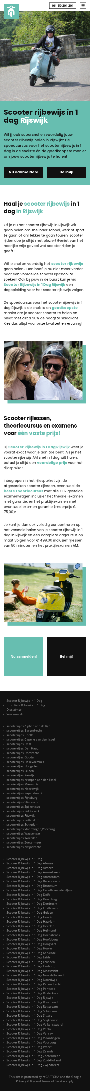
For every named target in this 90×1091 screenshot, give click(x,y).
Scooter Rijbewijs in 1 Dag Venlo (28, 1029)
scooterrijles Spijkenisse (23, 806)
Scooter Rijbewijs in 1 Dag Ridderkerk (32, 993)
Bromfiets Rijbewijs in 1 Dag (25, 705)
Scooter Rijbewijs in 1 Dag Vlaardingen (33, 1038)
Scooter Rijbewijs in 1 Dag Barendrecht (33, 881)
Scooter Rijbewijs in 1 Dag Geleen (29, 912)
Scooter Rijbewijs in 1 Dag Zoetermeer (33, 1056)
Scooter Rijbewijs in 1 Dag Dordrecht (31, 903)
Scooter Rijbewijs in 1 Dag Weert (29, 1047)
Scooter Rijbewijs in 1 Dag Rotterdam (32, 1006)
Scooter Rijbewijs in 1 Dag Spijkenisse (32, 1020)
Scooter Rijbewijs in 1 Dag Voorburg (31, 1042)
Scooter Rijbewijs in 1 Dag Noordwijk (31, 980)
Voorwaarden (15, 714)
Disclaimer (14, 709)
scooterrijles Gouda (20, 757)
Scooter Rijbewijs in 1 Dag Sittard (29, 1015)
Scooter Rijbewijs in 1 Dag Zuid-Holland (33, 1060)
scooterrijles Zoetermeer (23, 842)
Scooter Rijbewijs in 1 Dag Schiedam (31, 1011)
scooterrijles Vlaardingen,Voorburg (30, 829)
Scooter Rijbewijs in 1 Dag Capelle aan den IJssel (39, 890)
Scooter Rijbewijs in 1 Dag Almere (29, 868)
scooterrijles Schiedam (22, 824)
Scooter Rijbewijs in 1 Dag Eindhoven (32, 908)
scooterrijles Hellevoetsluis (25, 762)
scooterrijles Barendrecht (24, 730)
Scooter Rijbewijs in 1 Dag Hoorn (29, 948)
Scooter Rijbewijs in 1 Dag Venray (29, 1033)
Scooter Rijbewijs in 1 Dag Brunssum (31, 886)
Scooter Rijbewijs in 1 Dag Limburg (30, 966)
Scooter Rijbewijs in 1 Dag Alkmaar (30, 863)
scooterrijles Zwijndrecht (23, 847)
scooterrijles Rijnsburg (22, 797)
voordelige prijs (52, 462)
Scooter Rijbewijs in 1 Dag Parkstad (30, 989)
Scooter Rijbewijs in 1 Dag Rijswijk (34, 284)
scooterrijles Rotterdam (22, 820)
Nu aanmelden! (23, 172)
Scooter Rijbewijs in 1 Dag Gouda (29, 917)
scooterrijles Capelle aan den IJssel (30, 739)
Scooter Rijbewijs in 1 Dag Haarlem (30, 921)
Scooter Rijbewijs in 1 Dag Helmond (31, 930)
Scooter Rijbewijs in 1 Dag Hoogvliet (31, 944)
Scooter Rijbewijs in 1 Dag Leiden (29, 957)
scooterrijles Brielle (20, 735)
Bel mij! (67, 172)
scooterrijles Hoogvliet (22, 766)
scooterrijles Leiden (20, 771)
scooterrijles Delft (18, 744)
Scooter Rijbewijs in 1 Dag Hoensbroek (33, 935)
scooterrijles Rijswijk (20, 815)
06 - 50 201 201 (63, 5)
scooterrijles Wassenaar (23, 833)
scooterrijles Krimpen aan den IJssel (31, 780)
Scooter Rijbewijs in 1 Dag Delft (28, 895)
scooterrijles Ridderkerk (23, 811)
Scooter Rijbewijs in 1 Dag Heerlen (30, 926)
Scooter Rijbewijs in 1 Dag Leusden (30, 962)
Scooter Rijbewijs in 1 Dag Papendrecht (33, 984)
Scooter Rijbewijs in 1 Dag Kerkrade (31, 953)
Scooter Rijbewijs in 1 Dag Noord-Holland (35, 975)
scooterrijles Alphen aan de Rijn (28, 726)
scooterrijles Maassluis (22, 784)
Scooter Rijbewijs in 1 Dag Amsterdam (33, 877)
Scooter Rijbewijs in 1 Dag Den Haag (31, 899)
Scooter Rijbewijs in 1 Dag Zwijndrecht (32, 1065)
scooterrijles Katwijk (20, 775)
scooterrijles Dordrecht (22, 753)
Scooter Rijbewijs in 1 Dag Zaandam (31, 1051)
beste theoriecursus (23, 491)
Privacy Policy (25, 1081)
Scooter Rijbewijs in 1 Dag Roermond (32, 1002)
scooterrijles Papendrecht (24, 793)
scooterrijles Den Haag (22, 748)
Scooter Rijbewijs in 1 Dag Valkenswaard (34, 1024)
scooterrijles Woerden (21, 838)
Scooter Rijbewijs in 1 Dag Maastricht (32, 971)
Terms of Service (53, 1081)
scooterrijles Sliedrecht (22, 802)
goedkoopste (65, 307)
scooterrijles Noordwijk (22, 789)
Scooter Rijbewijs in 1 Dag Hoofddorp (32, 939)
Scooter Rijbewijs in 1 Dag (24, 700)
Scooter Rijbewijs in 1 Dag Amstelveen (33, 872)
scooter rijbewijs (67, 263)
